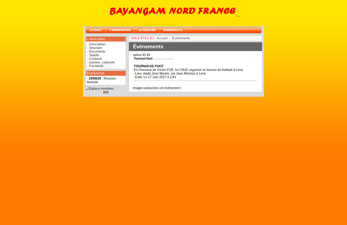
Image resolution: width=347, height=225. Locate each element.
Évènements (181, 38)
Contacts (95, 58)
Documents (97, 51)
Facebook (96, 66)
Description (97, 44)
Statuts (94, 55)
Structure (95, 48)
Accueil (162, 38)
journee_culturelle (102, 62)
